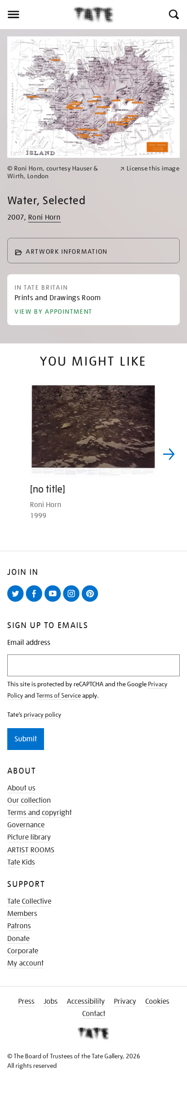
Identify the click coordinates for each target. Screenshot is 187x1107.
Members (22, 913)
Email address (28, 643)
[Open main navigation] (36, 14)
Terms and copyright (39, 812)
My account (25, 963)
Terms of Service (58, 695)
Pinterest (91, 601)
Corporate (22, 951)
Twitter (17, 601)
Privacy (125, 1001)
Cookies (157, 1001)
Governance (25, 825)
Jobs (51, 1001)
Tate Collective (29, 901)
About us (21, 788)
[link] (59, 172)
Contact (93, 1013)
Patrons (19, 926)
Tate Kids (21, 862)
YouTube (54, 601)
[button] (173, 14)
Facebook (36, 601)
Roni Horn (44, 217)
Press (26, 1001)
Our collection (29, 800)
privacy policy (42, 714)
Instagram (73, 601)
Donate (18, 938)
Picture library (29, 837)
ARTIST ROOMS (30, 850)
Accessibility (86, 1001)
